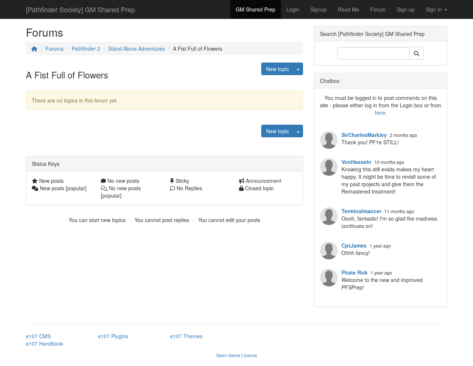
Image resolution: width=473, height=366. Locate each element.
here (380, 112)
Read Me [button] (348, 9)
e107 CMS (38, 336)
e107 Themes (186, 336)
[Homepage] (34, 48)
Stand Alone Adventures (136, 48)
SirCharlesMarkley (364, 134)
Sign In (434, 9)
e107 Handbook (44, 343)
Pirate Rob (354, 272)
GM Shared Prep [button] (255, 9)
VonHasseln (356, 161)
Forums (54, 48)
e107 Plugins (113, 336)
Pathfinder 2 (86, 48)
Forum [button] (378, 9)
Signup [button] (318, 9)
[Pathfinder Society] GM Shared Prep (80, 9)
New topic (277, 69)
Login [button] (292, 9)
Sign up (406, 9)
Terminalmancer (361, 211)
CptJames (354, 245)
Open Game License (236, 355)
